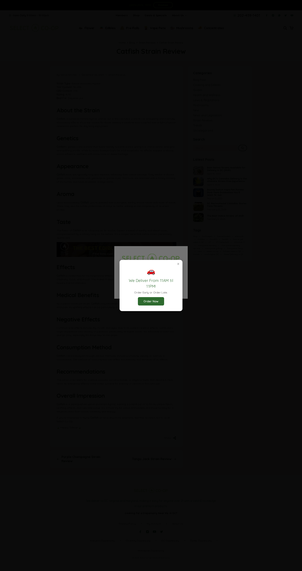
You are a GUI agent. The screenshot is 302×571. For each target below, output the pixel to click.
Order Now (151, 301)
